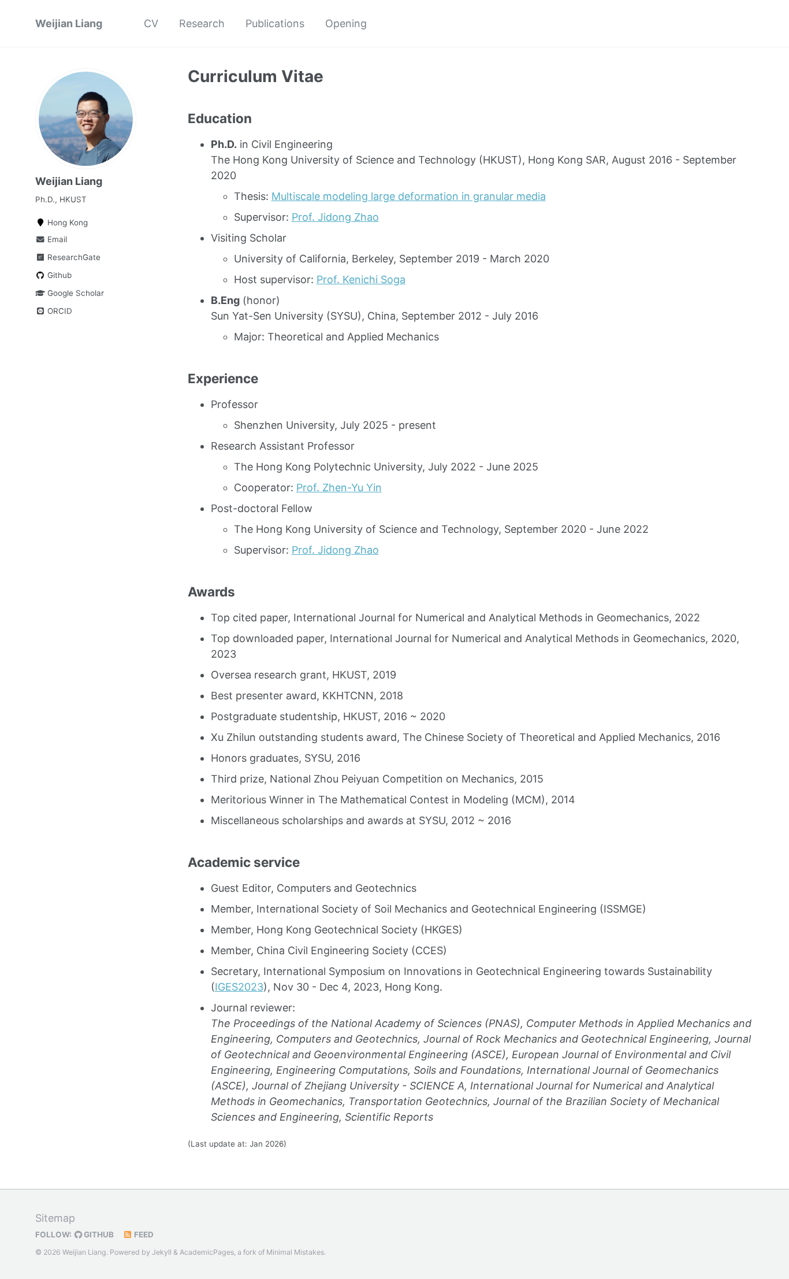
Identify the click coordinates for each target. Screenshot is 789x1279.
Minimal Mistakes (295, 1252)
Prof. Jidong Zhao (335, 217)
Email (56, 239)
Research (202, 23)
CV (151, 23)
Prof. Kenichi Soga (361, 279)
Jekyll (162, 1252)
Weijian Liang (68, 23)
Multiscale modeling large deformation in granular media (408, 196)
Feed (143, 1234)
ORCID (58, 311)
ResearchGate (73, 257)
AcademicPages (207, 1252)
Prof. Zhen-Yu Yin (339, 487)
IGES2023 (239, 987)
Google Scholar (74, 293)
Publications (274, 23)
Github (58, 275)
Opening (346, 23)
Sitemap (55, 1218)
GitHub (98, 1234)
